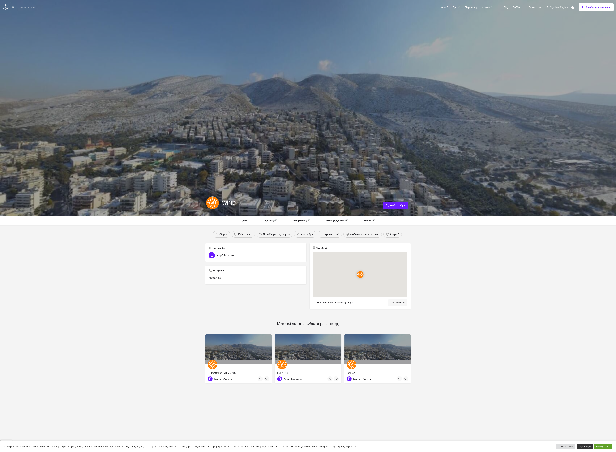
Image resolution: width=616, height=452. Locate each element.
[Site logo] (5, 7)
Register (564, 7)
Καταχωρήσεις (489, 7)
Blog (506, 7)
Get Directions (398, 302)
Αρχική (444, 7)
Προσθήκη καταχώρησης (598, 7)
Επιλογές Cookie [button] (565, 446)
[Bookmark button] (266, 378)
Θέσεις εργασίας (336, 220)
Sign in (553, 7)
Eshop (369, 220)
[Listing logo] (212, 202)
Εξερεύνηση (471, 7)
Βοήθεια (517, 7)
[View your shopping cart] (573, 7)
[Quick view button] (260, 378)
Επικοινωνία (535, 7)
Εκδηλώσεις (301, 220)
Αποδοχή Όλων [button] (602, 446)
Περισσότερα (585, 446)
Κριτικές (270, 220)
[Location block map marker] (360, 274)
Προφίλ (456, 7)
